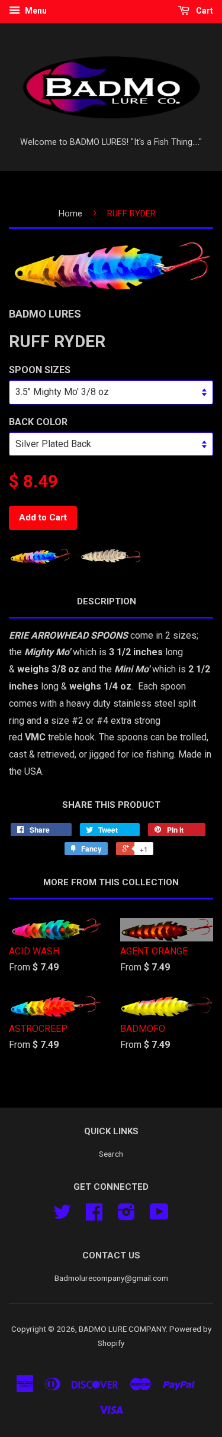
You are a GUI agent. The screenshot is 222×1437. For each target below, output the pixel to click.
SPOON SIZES (39, 370)
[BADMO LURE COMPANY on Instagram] (126, 1216)
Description (106, 601)
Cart (203, 10)
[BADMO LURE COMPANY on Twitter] (62, 1216)
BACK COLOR (38, 422)
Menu (35, 10)
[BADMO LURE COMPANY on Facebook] (94, 1216)
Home (70, 213)
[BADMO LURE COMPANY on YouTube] (159, 1216)
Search (111, 1153)
